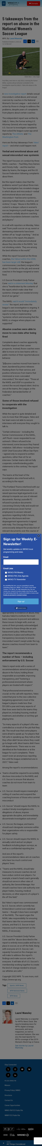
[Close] (39, 535)
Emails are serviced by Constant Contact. (15, 595)
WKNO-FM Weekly (15, 572)
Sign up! (21, 601)
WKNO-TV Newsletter (17, 579)
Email (5, 557)
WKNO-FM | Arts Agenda (18, 576)
